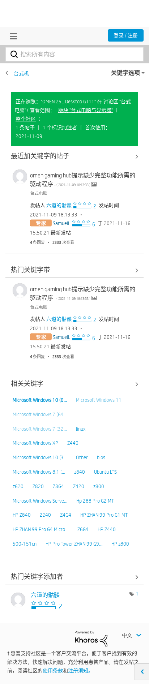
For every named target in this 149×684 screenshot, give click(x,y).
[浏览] (11, 36)
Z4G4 (65, 515)
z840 (79, 472)
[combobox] (74, 54)
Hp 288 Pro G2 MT (95, 501)
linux (80, 429)
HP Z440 (107, 529)
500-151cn (25, 544)
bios (101, 457)
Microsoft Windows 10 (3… (40, 457)
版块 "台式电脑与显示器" (85, 110)
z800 (98, 486)
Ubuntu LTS (105, 472)
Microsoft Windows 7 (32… (40, 429)
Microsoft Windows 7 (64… (40, 414)
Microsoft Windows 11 (99, 400)
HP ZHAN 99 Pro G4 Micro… (40, 529)
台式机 (21, 73)
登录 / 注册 (126, 35)
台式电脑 (38, 193)
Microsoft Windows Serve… (40, 501)
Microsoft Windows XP (35, 443)
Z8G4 (58, 486)
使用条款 (53, 670)
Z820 (38, 486)
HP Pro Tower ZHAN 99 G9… (74, 544)
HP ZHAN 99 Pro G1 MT (104, 515)
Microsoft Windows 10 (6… (40, 400)
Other (82, 457)
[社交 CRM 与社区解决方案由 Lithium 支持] (91, 638)
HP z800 (120, 544)
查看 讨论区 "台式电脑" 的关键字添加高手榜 (74, 577)
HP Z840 (22, 515)
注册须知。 (80, 670)
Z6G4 (83, 529)
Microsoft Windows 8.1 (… (39, 472)
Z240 (45, 515)
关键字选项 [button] (125, 73)
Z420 (78, 486)
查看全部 (74, 156)
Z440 (72, 443)
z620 (18, 486)
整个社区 (26, 119)
